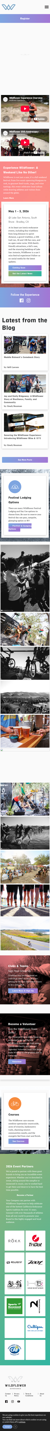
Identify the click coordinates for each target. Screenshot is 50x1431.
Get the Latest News (23, 273)
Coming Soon (19, 268)
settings (22, 1422)
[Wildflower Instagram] (29, 301)
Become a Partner (25, 1195)
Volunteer (17, 1061)
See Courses (18, 1141)
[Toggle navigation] (46, 7)
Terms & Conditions (29, 1395)
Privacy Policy (16, 1395)
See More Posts (25, 460)
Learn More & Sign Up (23, 991)
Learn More (8, 198)
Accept (7, 1427)
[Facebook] (21, 301)
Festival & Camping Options (20, 527)
